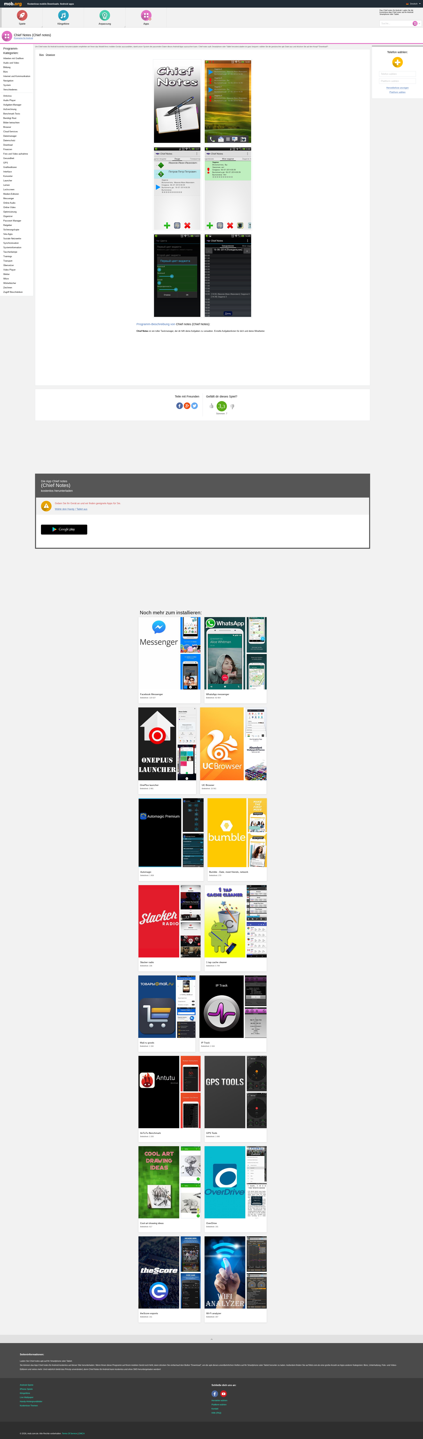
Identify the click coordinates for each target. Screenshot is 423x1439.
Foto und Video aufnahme (15, 154)
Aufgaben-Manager (12, 105)
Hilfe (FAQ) (216, 1413)
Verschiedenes (10, 89)
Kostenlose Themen (29, 1405)
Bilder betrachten (11, 122)
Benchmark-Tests (11, 113)
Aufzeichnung (9, 109)
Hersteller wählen (219, 1400)
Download (8, 145)
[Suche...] (416, 23)
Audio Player (9, 100)
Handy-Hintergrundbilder (31, 1401)
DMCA (82, 1433)
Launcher (7, 180)
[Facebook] (216, 1396)
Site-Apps (8, 234)
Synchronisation (11, 243)
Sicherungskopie (11, 229)
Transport (7, 261)
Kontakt (215, 1409)
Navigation (8, 80)
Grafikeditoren (10, 167)
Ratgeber (7, 225)
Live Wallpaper (26, 1397)
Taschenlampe (10, 252)
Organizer (8, 216)
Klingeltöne (25, 1393)
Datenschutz (9, 140)
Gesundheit (8, 158)
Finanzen (7, 149)
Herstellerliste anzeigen (397, 88)
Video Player (9, 270)
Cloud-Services (10, 131)
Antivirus (7, 96)
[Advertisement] (17, 350)
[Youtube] (224, 1396)
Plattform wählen (397, 92)
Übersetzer (8, 265)
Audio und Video (11, 63)
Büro (5, 72)
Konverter (8, 176)
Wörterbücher (9, 283)
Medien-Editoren (11, 194)
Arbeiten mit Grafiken (13, 58)
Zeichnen (7, 287)
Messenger (8, 198)
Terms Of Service (69, 1433)
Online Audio (9, 203)
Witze (6, 278)
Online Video (9, 207)
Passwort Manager (12, 220)
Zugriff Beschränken (13, 292)
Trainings (7, 256)
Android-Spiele (26, 1385)
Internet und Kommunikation (16, 76)
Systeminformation (12, 247)
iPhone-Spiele (26, 1389)
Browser (7, 127)
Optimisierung (10, 212)
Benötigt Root (9, 118)
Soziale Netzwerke (12, 238)
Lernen (6, 185)
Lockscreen (8, 189)
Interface (7, 171)
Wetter (6, 274)
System (7, 85)
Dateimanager (10, 136)
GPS (5, 163)
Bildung (6, 67)
